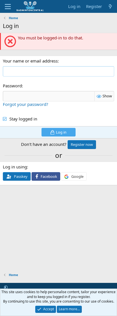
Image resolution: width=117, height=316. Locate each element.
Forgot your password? (25, 104)
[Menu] (7, 6)
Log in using (15, 167)
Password (12, 85)
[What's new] (110, 6)
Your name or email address (30, 61)
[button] (6, 287)
